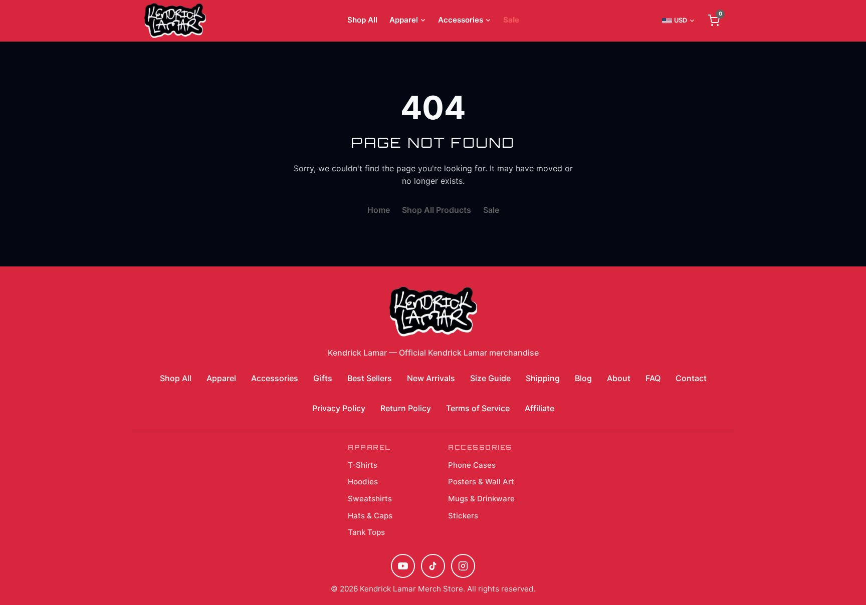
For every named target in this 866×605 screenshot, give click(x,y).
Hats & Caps (370, 515)
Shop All (362, 20)
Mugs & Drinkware (481, 498)
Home (378, 210)
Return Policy (405, 408)
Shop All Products (436, 210)
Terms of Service (478, 408)
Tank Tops (366, 532)
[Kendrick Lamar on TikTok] (433, 566)
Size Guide (490, 378)
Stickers (463, 515)
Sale (511, 20)
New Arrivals (431, 378)
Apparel (403, 20)
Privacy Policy (338, 408)
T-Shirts (362, 465)
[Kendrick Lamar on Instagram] (463, 566)
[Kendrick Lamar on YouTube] (403, 566)
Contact (691, 378)
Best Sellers (369, 378)
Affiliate (539, 408)
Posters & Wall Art (481, 481)
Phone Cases (472, 465)
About (618, 378)
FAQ (653, 378)
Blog (583, 378)
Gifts (322, 378)
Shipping (543, 378)
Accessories (460, 20)
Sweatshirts (370, 498)
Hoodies (363, 481)
